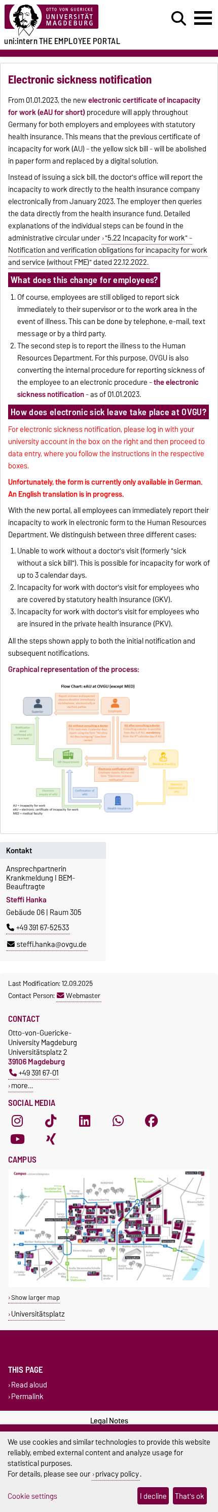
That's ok (189, 1496)
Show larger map (35, 1297)
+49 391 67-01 (39, 1072)
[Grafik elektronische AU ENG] (101, 817)
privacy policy (117, 1473)
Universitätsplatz (38, 1313)
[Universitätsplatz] (109, 1285)
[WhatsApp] (118, 1121)
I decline (153, 1496)
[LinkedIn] (85, 1121)
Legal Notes (109, 1421)
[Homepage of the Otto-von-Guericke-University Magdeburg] (67, 20)
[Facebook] (151, 1121)
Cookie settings (32, 1496)
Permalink (27, 1397)
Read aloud (29, 1384)
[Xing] (51, 1139)
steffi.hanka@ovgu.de (52, 944)
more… (22, 1085)
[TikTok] (51, 1121)
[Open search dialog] (178, 19)
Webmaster (83, 995)
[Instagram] (17, 1121)
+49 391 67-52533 (42, 928)
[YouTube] (17, 1139)
